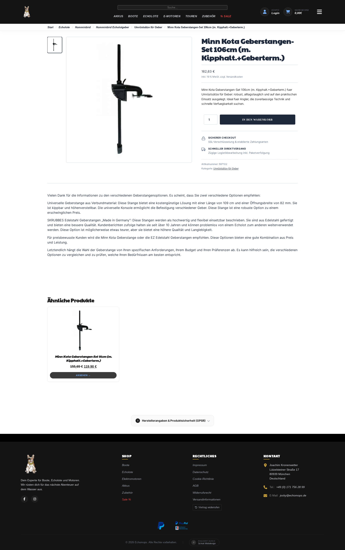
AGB (195, 485)
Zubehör (209, 16)
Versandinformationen (206, 499)
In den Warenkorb (257, 119)
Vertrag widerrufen (208, 507)
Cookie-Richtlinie (203, 478)
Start (50, 27)
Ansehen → (83, 375)
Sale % (126, 499)
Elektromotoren (131, 478)
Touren (191, 16)
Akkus (118, 16)
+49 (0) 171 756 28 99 (290, 487)
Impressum (200, 465)
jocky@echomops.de (293, 495)
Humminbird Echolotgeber (112, 27)
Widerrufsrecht (202, 492)
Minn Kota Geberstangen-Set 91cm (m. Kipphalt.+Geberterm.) (83, 358)
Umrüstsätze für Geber (148, 27)
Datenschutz (200, 472)
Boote (133, 16)
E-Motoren (172, 16)
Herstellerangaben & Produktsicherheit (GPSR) (172, 420)
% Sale (225, 16)
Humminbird (83, 27)
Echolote (151, 16)
